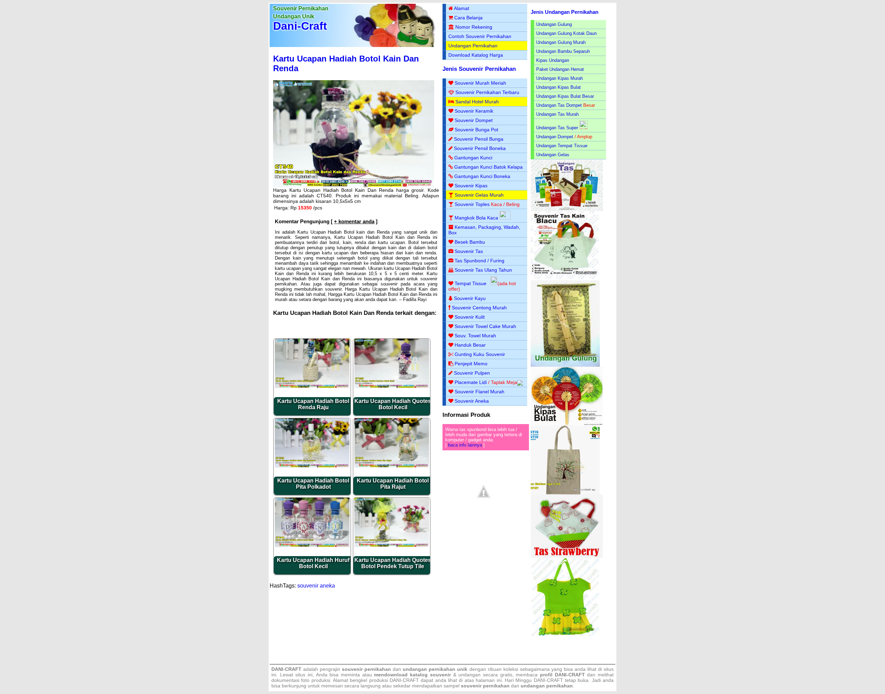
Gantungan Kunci (473, 157)
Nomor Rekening (473, 27)
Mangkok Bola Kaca (477, 218)
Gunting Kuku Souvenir (480, 354)
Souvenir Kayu (470, 298)
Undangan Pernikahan (472, 45)
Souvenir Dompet (474, 120)
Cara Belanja (468, 17)
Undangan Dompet (554, 136)
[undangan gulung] (565, 365)
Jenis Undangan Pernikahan (564, 12)
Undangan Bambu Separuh (563, 51)
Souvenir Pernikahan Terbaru (487, 92)
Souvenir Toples (472, 204)
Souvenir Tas (469, 251)
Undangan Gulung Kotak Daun (566, 33)
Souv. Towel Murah (475, 335)
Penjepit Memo (471, 363)
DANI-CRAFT (548, 680)
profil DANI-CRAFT (562, 674)
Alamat (461, 8)
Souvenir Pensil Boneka (480, 148)
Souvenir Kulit (470, 317)
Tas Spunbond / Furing (479, 260)
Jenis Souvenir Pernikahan (479, 69)
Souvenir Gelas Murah (479, 195)
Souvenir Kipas (471, 185)
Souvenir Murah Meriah (480, 83)
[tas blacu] (565, 278)
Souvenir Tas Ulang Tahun (483, 270)
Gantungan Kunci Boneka (482, 176)
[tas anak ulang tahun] (565, 634)
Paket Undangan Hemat (560, 69)
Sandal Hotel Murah (477, 101)
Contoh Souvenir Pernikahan (479, 36)
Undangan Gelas (552, 154)
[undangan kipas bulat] (567, 423)
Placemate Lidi (471, 382)
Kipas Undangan (552, 60)
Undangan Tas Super (557, 127)
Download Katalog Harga (475, 55)
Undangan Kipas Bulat (558, 87)
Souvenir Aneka (472, 401)
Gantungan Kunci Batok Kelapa (488, 167)
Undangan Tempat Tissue (561, 145)
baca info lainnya (465, 445)
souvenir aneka (316, 586)
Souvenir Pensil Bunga (478, 139)
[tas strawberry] (567, 556)
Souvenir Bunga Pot (476, 129)
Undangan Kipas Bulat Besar (565, 96)
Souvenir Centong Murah (479, 307)
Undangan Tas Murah (557, 114)
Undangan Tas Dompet (559, 105)
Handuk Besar (470, 345)
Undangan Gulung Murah (561, 42)
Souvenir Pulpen (472, 373)
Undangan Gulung (554, 24)
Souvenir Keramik (474, 111)
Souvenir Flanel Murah (479, 391)
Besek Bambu (470, 242)
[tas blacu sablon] (565, 493)
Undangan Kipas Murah (559, 78)
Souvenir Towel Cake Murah (485, 326)
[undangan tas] (567, 209)
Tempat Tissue (470, 283)
